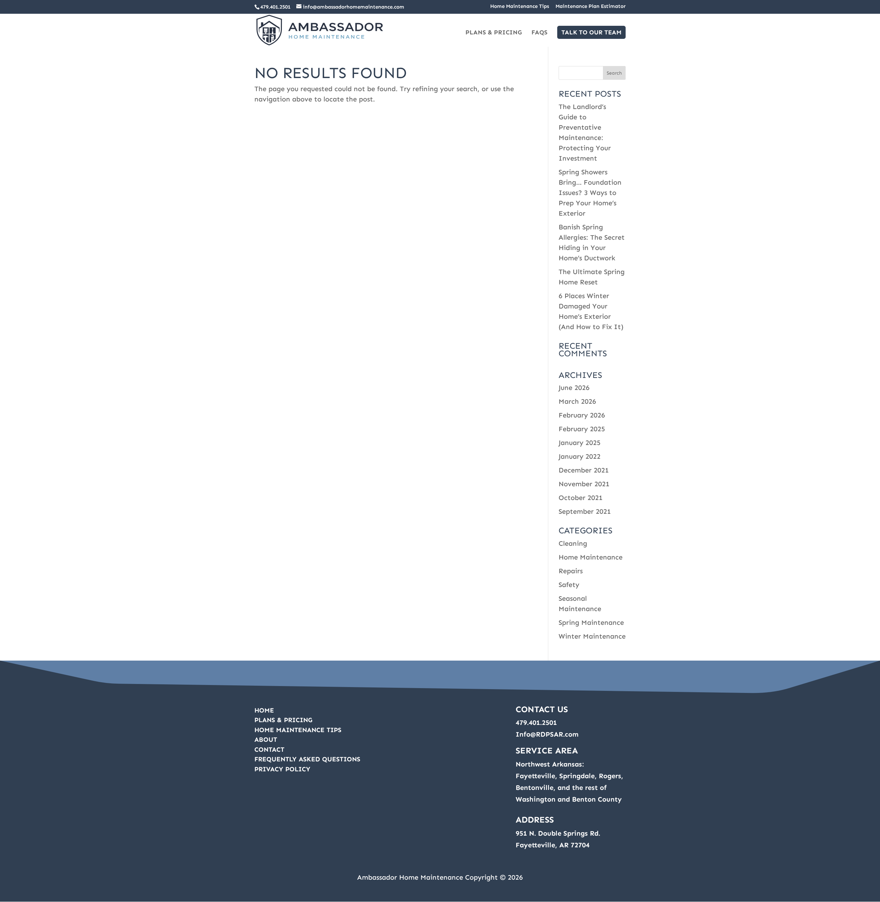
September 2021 (585, 511)
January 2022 (580, 456)
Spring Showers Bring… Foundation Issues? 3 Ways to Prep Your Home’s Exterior (590, 192)
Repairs (571, 571)
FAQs (539, 33)
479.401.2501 (275, 7)
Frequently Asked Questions (307, 759)
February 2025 (582, 429)
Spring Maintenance (591, 622)
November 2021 (584, 484)
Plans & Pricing (493, 33)
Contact (269, 749)
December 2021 (584, 470)
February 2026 (582, 415)
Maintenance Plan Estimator (591, 6)
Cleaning (573, 543)
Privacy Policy (282, 769)
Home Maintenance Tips (519, 6)
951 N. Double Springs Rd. (558, 833)
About (265, 739)
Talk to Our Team (591, 32)
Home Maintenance (591, 557)
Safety (569, 584)
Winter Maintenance (592, 636)
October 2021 (581, 497)
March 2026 (577, 401)
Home (264, 710)
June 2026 (574, 387)
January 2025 (580, 442)
